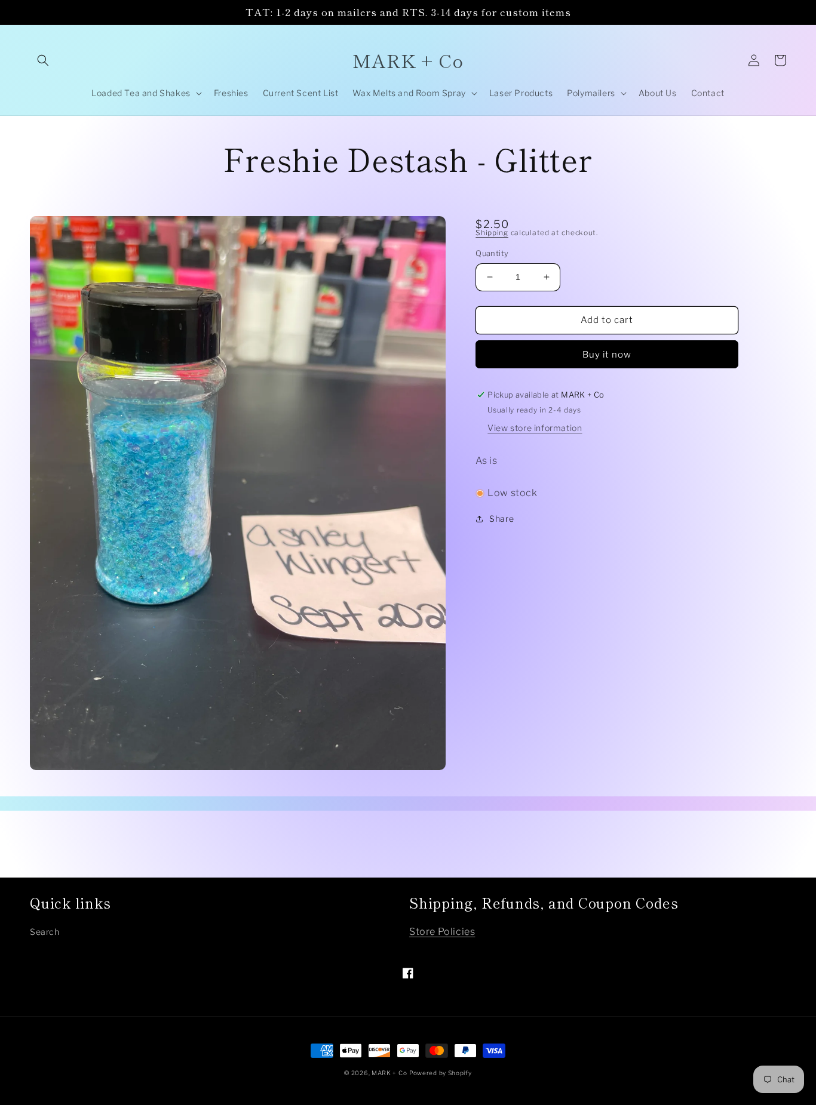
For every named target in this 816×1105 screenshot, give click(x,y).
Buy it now (606, 354)
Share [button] (501, 518)
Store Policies (442, 931)
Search (45, 932)
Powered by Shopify (440, 1072)
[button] (43, 60)
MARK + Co (389, 1072)
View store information (534, 428)
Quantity (492, 253)
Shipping (492, 232)
